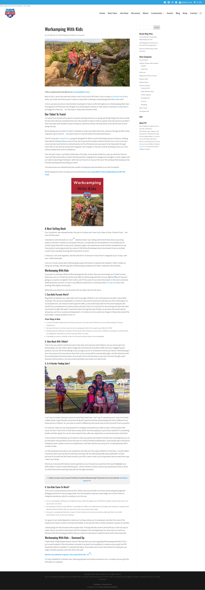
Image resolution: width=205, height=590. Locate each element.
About (145, 13)
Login (5, 6)
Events (170, 13)
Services (144, 101)
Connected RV (145, 88)
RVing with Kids (68, 35)
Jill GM (49, 35)
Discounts (135, 13)
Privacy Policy (107, 584)
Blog (178, 13)
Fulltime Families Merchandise (148, 63)
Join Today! (26, 6)
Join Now (124, 13)
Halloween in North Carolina (148, 76)
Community (156, 13)
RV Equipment (145, 98)
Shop (185, 13)
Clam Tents (144, 69)
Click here (142, 147)
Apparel (143, 66)
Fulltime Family (118, 96)
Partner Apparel (146, 95)
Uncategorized (144, 111)
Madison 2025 (143, 79)
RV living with (111, 282)
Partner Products (144, 86)
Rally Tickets (143, 108)
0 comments (80, 35)
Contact (193, 13)
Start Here (112, 13)
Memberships (143, 82)
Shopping (144, 105)
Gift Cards (142, 72)
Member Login (186, 2)
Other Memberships (147, 91)
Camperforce (64, 138)
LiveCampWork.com (80, 92)
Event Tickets (143, 60)
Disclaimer (97, 584)
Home (102, 13)
